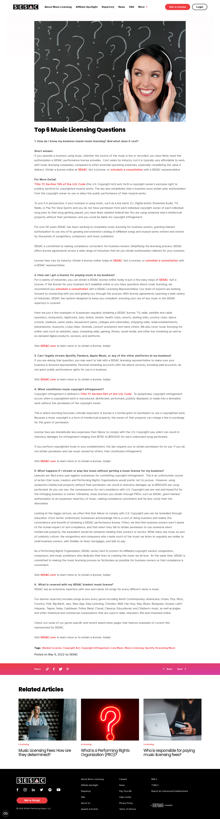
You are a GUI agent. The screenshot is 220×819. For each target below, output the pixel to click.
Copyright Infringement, (95, 648)
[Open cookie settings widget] (5, 813)
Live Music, (117, 648)
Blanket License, (52, 648)
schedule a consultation (126, 169)
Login (199, 7)
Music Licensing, (134, 648)
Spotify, (149, 648)
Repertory (108, 7)
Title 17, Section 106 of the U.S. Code (60, 184)
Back (169, 669)
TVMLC (155, 785)
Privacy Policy (126, 803)
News (121, 7)
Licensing (24, 744)
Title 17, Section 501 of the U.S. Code (106, 394)
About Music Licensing (58, 7)
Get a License (177, 7)
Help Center (125, 797)
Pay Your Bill (125, 791)
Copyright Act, (72, 648)
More (141, 7)
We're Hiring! (32, 800)
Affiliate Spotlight (87, 7)
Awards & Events (89, 809)
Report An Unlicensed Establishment (169, 791)
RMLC (154, 779)
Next (179, 669)
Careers (123, 779)
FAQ (131, 7)
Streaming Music (165, 648)
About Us (85, 803)
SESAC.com (48, 346)
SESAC (82, 169)
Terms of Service (127, 809)
